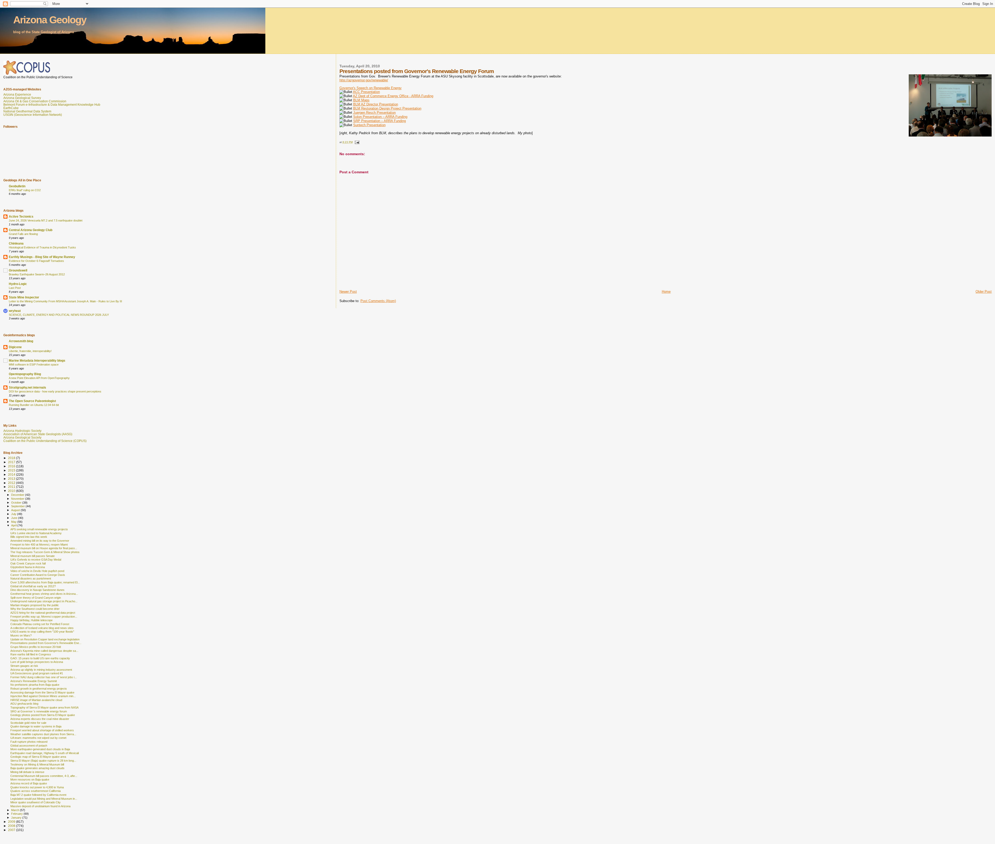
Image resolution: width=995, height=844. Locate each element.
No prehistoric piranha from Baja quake (34, 684)
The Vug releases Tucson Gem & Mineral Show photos (45, 552)
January (16, 817)
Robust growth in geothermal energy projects (38, 688)
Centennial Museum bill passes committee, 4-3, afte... (43, 775)
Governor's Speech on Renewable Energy (370, 88)
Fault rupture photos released (28, 741)
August (16, 510)
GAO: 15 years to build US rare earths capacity (40, 658)
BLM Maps (361, 100)
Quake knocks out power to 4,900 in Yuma (37, 787)
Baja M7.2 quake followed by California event (38, 794)
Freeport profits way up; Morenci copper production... (43, 616)
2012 (12, 482)
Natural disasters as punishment (30, 578)
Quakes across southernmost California (35, 790)
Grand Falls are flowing (23, 233)
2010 (12, 490)
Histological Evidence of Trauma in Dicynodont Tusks (42, 247)
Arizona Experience (17, 94)
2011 (12, 486)
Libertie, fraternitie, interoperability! (30, 351)
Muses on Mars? (21, 635)
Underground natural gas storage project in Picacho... (43, 601)
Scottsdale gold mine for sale (28, 722)
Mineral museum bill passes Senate (32, 555)
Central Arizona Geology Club (30, 230)
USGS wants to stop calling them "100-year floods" (42, 631)
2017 (12, 462)
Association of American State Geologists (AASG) (37, 434)
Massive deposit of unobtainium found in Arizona (40, 806)
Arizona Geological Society (22, 437)
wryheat (15, 310)
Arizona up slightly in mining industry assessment (41, 669)
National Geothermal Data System (27, 111)
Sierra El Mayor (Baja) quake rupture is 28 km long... (43, 760)
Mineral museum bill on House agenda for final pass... (43, 548)
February (17, 813)
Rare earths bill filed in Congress (30, 654)
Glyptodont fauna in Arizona (27, 567)
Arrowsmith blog (21, 341)
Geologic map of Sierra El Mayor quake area (38, 756)
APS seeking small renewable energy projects (39, 529)
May (14, 521)
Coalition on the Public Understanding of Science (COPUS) (45, 440)
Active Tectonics (21, 216)
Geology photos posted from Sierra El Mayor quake (42, 715)
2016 (12, 466)
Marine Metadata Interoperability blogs (37, 360)
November (18, 498)
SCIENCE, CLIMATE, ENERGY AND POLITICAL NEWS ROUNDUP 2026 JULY (59, 314)
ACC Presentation (366, 92)
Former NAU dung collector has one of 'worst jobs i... (43, 677)
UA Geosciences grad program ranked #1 (36, 673)
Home (666, 292)
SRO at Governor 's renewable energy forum (38, 711)
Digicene (15, 347)
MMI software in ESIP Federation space (34, 364)
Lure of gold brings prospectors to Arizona (36, 661)
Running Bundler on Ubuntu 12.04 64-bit (34, 404)
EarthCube (11, 108)
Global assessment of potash (28, 745)
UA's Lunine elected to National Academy (36, 533)
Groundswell (18, 270)
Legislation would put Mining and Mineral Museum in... (43, 798)
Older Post (984, 292)
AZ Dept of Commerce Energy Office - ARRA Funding (393, 96)
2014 (12, 474)
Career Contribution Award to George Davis (37, 574)
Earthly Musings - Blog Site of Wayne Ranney (42, 257)
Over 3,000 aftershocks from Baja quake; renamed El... (45, 582)
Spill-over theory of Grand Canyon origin (35, 597)
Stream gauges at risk (24, 665)
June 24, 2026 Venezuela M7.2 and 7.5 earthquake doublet (45, 220)
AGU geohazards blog (24, 703)
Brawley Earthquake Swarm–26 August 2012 (37, 274)
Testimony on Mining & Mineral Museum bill (37, 764)
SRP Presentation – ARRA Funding (379, 121)
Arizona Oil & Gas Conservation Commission (34, 101)
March (15, 810)
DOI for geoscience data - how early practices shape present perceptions (55, 391)
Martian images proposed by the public (34, 605)
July (14, 514)
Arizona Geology (49, 19)
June (14, 517)
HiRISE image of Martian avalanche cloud (36, 700)
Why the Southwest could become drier (35, 608)
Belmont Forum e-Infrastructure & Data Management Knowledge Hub (51, 104)
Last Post (15, 287)
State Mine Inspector (24, 297)
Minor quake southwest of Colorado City (35, 802)
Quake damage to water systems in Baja (35, 726)
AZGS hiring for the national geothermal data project (42, 612)
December (18, 494)
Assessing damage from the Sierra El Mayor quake (42, 692)
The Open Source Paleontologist (32, 401)
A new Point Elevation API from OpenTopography (39, 378)
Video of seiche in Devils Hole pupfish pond (37, 571)
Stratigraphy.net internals (27, 387)
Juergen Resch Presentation (374, 113)
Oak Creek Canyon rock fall (28, 563)
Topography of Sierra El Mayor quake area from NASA (44, 707)
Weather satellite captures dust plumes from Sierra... (43, 734)
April (14, 525)
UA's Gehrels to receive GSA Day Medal (35, 559)
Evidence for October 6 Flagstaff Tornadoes (36, 260)
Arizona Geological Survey (22, 97)
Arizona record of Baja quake (28, 783)
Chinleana (16, 243)
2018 (12, 458)
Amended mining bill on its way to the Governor (39, 540)
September (18, 506)
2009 (12, 821)
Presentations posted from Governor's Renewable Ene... (45, 643)
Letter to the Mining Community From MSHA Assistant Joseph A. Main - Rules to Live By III (65, 301)
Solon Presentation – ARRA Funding (380, 117)
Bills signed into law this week (28, 536)
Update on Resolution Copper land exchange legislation (45, 639)
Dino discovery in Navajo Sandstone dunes (37, 589)
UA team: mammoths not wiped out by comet (38, 737)
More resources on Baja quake (29, 779)
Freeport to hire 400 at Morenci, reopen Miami (39, 544)
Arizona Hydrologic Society (22, 430)
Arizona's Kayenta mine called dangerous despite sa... (44, 650)
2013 (12, 478)
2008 (12, 825)
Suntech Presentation (369, 125)
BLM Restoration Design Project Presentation (387, 108)
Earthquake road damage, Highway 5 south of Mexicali (44, 753)
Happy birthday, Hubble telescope (31, 620)
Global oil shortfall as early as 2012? (33, 586)
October (16, 502)
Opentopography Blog (25, 374)
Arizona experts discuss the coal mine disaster (39, 718)
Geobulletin (17, 186)
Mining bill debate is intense (27, 772)
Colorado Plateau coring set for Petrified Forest (39, 624)
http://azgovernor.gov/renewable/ (363, 80)
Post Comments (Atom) (378, 301)
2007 (12, 830)
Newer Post (348, 292)
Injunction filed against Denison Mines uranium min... (43, 696)
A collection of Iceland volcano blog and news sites (42, 628)
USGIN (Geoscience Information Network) (32, 114)
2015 (12, 470)
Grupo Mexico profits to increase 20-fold (35, 646)
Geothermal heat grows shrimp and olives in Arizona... (44, 593)
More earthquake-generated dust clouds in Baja (40, 749)
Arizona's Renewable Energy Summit (33, 681)
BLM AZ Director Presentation (375, 104)
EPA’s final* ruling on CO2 (25, 190)
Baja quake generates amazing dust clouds (37, 768)
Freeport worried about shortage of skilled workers (42, 730)
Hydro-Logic (18, 283)
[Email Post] (356, 142)
